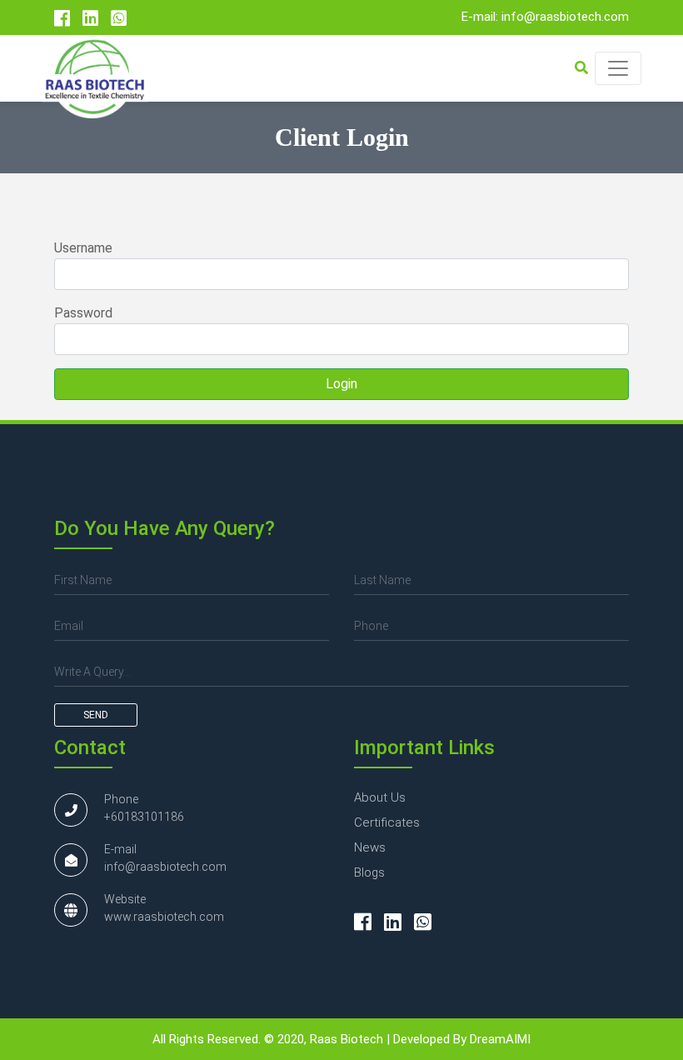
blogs (369, 872)
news (370, 847)
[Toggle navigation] (618, 68)
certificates (387, 822)
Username (83, 248)
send (95, 715)
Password (83, 313)
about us (380, 797)
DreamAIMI (500, 1039)
